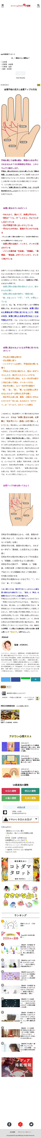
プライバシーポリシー (24, 1132)
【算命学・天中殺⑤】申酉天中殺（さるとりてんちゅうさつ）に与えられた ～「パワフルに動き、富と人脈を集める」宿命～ (27, 949)
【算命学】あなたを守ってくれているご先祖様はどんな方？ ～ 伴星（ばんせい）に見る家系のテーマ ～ (27, 976)
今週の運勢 (10, 798)
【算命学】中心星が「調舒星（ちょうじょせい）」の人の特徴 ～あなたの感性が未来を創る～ (28, 1047)
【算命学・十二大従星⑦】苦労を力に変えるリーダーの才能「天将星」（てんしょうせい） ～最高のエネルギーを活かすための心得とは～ (27, 1033)
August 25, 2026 (10, 852)
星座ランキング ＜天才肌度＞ (27, 924)
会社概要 (12, 1132)
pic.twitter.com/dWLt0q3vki (14, 847)
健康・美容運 (7, 69)
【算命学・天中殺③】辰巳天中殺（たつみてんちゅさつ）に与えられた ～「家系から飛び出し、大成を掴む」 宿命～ (27, 989)
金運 (4, 687)
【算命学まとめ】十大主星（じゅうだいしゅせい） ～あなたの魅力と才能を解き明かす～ (27, 963)
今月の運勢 (30, 798)
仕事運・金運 (7, 66)
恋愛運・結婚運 (7, 64)
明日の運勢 (30, 791)
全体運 (4, 62)
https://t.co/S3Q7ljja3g (12, 842)
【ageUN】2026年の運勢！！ (27, 936)
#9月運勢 (24, 845)
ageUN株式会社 (19, 1135)
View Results (20, 78)
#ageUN (30, 845)
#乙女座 (28, 842)
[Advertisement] (20, 28)
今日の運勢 (10, 791)
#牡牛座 (23, 842)
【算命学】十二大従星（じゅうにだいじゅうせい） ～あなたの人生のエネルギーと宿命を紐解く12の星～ (27, 1003)
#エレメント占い (14, 845)
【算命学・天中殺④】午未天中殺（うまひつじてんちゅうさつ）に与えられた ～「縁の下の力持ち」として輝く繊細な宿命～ (27, 1017)
